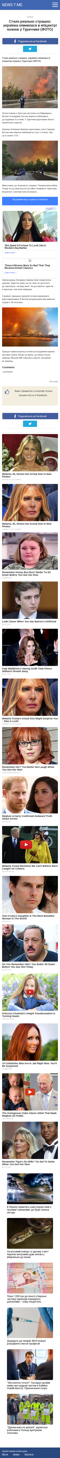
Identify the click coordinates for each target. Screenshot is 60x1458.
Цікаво (16, 1454)
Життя (5, 1454)
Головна (30, 17)
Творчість (29, 1454)
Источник (54, 381)
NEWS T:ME (12, 5)
